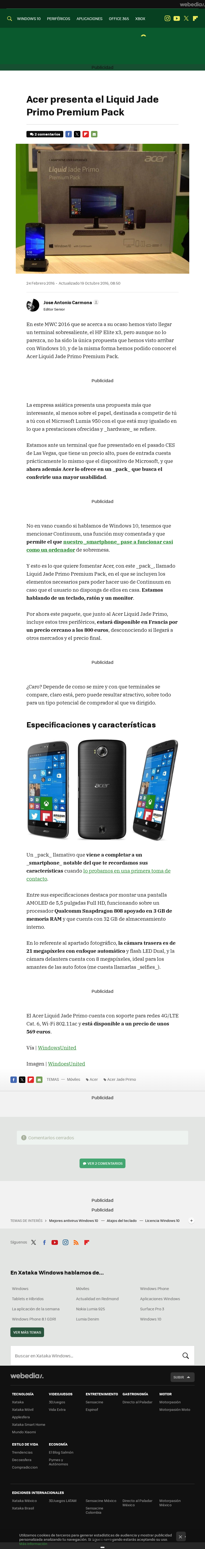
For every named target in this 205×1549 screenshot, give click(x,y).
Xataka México (24, 1500)
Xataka (18, 1401)
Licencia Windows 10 (162, 1220)
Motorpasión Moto (174, 1409)
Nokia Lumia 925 (90, 1308)
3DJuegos (57, 1401)
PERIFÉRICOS (58, 18)
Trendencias (22, 1452)
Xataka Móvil (22, 1409)
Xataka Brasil (23, 1508)
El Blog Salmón (61, 1452)
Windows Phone (154, 1288)
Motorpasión (170, 1401)
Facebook (68, 134)
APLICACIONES (89, 18)
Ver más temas (27, 1332)
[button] (70, 302)
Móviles (73, 1079)
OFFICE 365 (119, 18)
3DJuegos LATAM (63, 1500)
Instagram (167, 18)
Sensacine (94, 1401)
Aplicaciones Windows (160, 1298)
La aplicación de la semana (36, 1308)
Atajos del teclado (122, 1220)
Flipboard (195, 18)
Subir (179, 1377)
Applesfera (21, 1416)
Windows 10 (150, 1319)
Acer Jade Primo (121, 1079)
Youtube (177, 18)
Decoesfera (21, 1459)
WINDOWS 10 (29, 18)
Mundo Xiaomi (24, 1431)
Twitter (186, 18)
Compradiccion (25, 1467)
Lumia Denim (87, 1319)
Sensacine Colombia (94, 1510)
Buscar (186, 1355)
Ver (105, 1163)
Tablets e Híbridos (28, 1298)
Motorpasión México (170, 1502)
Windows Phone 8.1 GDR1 (34, 1319)
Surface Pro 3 (152, 1308)
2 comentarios (47, 134)
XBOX (140, 18)
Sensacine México (101, 1500)
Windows (20, 1288)
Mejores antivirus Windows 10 (74, 1220)
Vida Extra (57, 1409)
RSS (76, 1241)
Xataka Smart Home (28, 1424)
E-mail (94, 134)
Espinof (92, 1409)
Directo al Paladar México (137, 1502)
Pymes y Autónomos (58, 1461)
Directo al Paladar (137, 1401)
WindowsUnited (57, 1047)
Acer (94, 1079)
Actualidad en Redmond (97, 1298)
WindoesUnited (66, 1063)
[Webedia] (192, 4)
